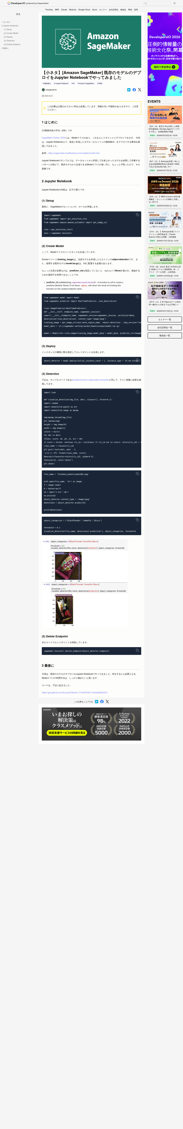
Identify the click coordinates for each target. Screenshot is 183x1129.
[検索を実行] (146, 3)
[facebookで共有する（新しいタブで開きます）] (134, 89)
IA (73, 83)
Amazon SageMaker (86, 83)
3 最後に (5, 48)
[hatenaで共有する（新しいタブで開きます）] (128, 89)
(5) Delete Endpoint (12, 44)
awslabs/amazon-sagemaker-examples (90, 379)
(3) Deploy (8, 36)
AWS (57, 9)
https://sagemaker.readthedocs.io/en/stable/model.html (74, 153)
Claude (64, 9)
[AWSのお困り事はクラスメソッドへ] (91, 724)
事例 (130, 9)
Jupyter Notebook (61, 83)
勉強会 (123, 9)
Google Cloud (84, 9)
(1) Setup (8, 29)
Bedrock (72, 9)
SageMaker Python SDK (53, 137)
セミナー (103, 9)
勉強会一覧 (164, 335)
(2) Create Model (11, 33)
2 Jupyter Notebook (10, 25)
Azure (94, 9)
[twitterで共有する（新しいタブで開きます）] (139, 89)
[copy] (137, 214)
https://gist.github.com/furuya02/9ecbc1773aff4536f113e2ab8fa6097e (74, 692)
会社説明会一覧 (164, 327)
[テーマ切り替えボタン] (174, 3)
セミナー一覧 (164, 319)
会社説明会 (113, 9)
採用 (136, 9)
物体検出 (47, 83)
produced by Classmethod (37, 3)
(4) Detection (9, 40)
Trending (49, 9)
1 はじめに (6, 21)
